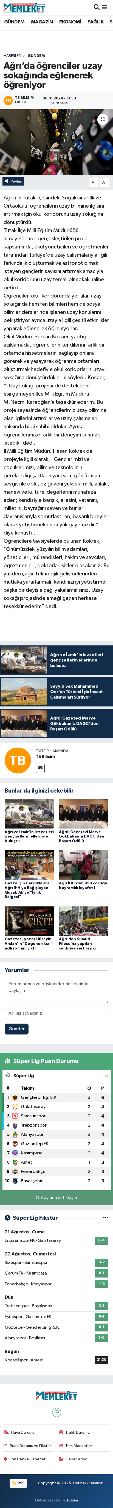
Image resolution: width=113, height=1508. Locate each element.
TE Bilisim (45, 756)
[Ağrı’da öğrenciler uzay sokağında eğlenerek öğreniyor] (56, 142)
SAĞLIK (95, 22)
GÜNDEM (14, 22)
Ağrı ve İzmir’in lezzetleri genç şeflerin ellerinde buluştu (29, 836)
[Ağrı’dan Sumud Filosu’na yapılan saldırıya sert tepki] (84, 921)
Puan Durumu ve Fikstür (30, 1446)
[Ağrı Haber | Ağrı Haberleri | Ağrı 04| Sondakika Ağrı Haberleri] (24, 7)
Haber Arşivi (76, 1459)
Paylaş (16, 181)
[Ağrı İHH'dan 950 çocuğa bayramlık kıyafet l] (84, 865)
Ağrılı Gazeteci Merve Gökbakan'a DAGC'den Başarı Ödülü (81, 836)
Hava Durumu (23, 1432)
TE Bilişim (70, 1500)
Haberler (12, 56)
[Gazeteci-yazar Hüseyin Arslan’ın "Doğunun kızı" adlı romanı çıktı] (29, 921)
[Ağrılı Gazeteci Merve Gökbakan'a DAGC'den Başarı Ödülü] (84, 813)
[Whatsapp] (56, 1412)
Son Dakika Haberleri (27, 1459)
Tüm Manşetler (78, 1446)
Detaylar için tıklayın (56, 1198)
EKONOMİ (70, 22)
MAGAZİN (42, 22)
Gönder (17, 1029)
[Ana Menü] (104, 7)
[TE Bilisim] (18, 760)
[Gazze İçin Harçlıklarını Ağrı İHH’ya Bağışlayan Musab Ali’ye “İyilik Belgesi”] (29, 865)
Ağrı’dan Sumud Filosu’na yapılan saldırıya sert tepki (77, 943)
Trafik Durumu (77, 1432)
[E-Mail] (40, 768)
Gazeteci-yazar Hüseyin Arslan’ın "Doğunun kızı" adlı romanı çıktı (28, 943)
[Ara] (97, 7)
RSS (20, 1483)
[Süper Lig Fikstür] (105, 1218)
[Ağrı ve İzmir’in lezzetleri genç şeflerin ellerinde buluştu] (29, 813)
